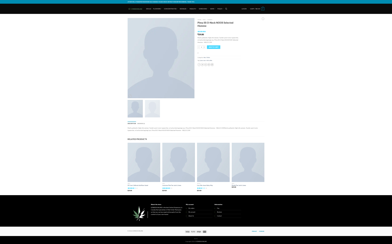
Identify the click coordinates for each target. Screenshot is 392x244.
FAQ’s (219, 9)
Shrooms (203, 9)
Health (193, 9)
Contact (219, 216)
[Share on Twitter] (202, 64)
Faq (218, 208)
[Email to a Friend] (205, 64)
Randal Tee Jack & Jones (239, 185)
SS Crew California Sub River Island (138, 185)
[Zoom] (130, 96)
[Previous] (131, 58)
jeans (201, 60)
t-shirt (207, 60)
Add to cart (214, 47)
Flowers (157, 9)
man (204, 60)
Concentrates (170, 9)
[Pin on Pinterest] (208, 64)
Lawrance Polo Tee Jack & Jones (171, 185)
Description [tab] (132, 123)
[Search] (226, 9)
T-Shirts (209, 19)
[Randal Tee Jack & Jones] (248, 162)
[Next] (190, 58)
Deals (148, 9)
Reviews (219, 212)
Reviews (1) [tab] (141, 123)
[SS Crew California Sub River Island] (144, 162)
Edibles (183, 9)
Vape (212, 9)
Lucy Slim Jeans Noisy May (205, 185)
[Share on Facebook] (199, 64)
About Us (191, 216)
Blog (196, 238)
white (210, 60)
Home (199, 19)
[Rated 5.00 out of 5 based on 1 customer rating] (219, 31)
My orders (191, 208)
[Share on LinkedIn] (212, 64)
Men (204, 19)
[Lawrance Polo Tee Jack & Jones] (178, 162)
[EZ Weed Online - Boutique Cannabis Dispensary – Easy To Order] (135, 8)
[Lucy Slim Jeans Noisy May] (213, 162)
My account (191, 212)
